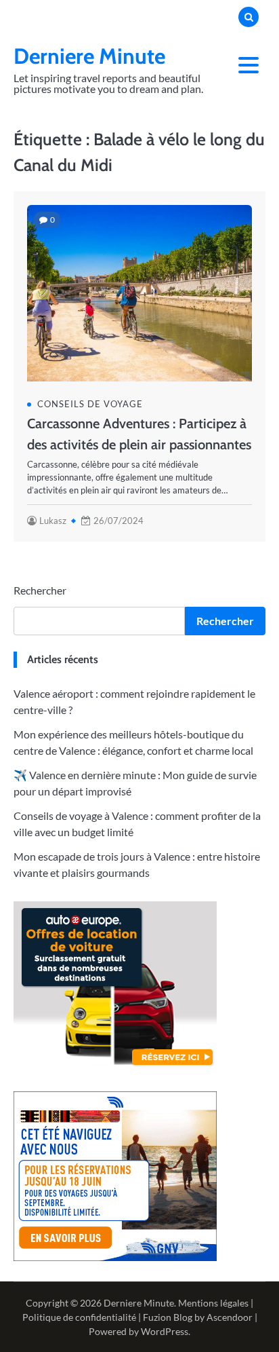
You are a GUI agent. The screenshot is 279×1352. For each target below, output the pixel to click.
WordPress (164, 1331)
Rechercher (40, 590)
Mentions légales (213, 1303)
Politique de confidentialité (79, 1317)
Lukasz (52, 520)
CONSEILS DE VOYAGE (90, 403)
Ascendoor (230, 1317)
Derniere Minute (89, 56)
